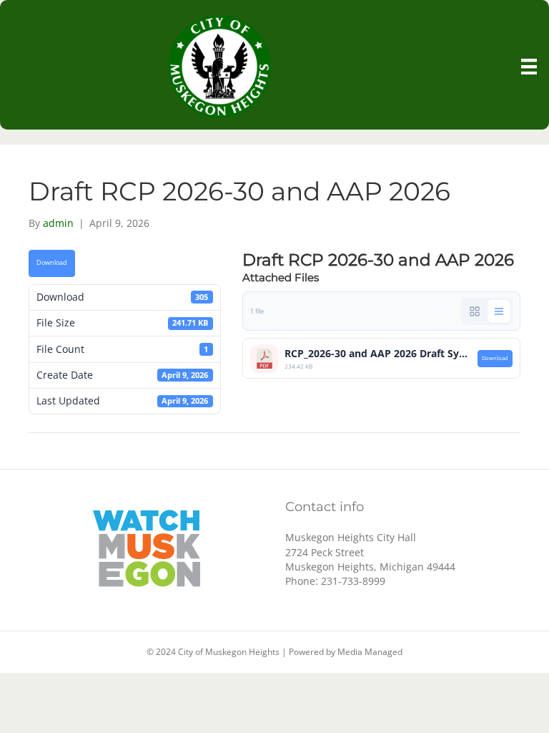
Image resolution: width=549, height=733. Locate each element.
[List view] (499, 311)
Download (51, 262)
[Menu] (529, 66)
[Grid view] (474, 311)
